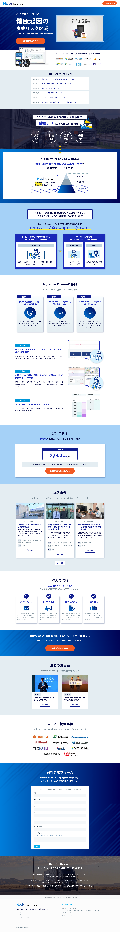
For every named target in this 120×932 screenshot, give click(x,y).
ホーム (21, 913)
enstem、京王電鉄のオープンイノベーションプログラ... (53, 84)
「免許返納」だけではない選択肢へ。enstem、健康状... (53, 79)
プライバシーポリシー (25, 917)
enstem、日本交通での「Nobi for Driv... (48, 93)
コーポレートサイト (67, 915)
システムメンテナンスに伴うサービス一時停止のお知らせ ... (54, 102)
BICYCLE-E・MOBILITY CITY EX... (47, 88)
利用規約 (22, 915)
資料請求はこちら (109, 3)
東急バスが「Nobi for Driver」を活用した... (49, 97)
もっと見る (60, 563)
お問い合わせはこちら (60, 470)
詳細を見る (30, 550)
